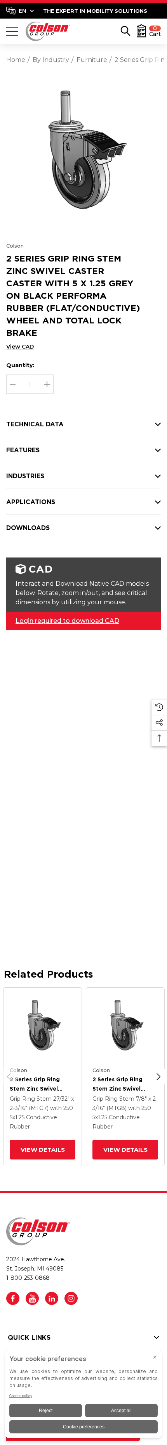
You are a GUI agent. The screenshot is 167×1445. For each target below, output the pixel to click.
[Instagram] (71, 1298)
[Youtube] (32, 1298)
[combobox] (20, 11)
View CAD (20, 346)
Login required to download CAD (67, 620)
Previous (9, 1076)
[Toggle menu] (12, 31)
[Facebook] (12, 1298)
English (20, 11)
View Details (42, 1149)
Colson (15, 246)
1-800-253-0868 (28, 1277)
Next (158, 1076)
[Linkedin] (51, 1298)
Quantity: (20, 365)
